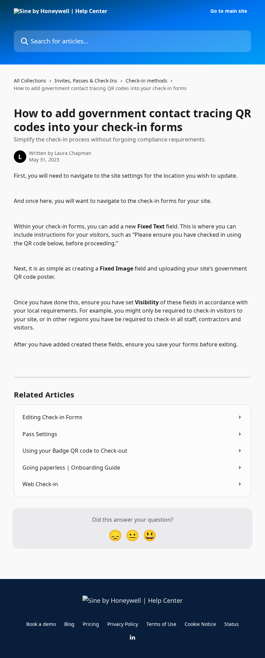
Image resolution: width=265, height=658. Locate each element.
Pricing (91, 624)
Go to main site (228, 11)
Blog (69, 624)
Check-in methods (146, 80)
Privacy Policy (122, 624)
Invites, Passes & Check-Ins (86, 80)
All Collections (30, 80)
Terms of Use (161, 624)
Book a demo (41, 624)
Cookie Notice (200, 624)
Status (231, 624)
